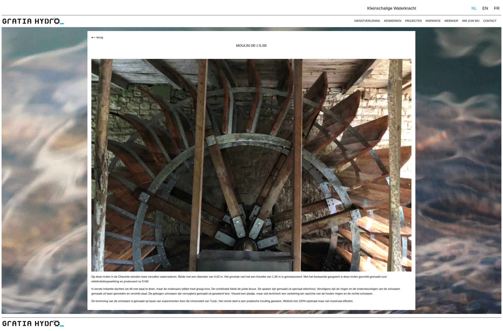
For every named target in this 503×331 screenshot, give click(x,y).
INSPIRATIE (433, 20)
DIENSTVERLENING (367, 20)
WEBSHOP (451, 20)
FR (496, 8)
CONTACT (490, 20)
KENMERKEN (392, 20)
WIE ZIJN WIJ (470, 20)
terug (99, 37)
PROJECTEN (413, 20)
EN (485, 8)
